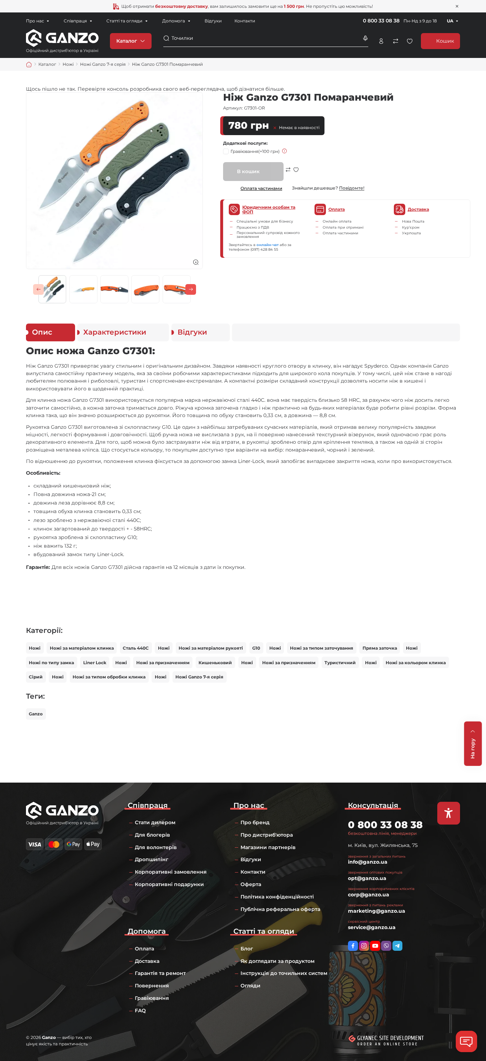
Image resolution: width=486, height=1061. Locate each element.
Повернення (152, 985)
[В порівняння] (288, 174)
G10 (256, 648)
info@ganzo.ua (367, 862)
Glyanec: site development (390, 1038)
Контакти (244, 20)
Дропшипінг (151, 859)
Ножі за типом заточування (321, 648)
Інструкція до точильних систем (284, 973)
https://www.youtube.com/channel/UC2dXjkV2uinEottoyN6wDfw (375, 946)
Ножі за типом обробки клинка (109, 676)
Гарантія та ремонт (160, 973)
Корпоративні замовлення (171, 872)
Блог (247, 948)
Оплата (144, 948)
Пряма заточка (380, 648)
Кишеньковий (215, 662)
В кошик (248, 171)
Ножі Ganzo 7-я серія (199, 676)
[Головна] (29, 65)
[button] (38, 289)
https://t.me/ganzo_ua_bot (397, 946)
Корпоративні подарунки (169, 884)
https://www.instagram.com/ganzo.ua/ (364, 946)
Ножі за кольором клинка (416, 662)
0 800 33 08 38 (381, 20)
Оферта (251, 884)
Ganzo (36, 713)
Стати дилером (155, 822)
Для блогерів (152, 835)
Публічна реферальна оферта (280, 909)
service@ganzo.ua (372, 927)
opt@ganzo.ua (367, 878)
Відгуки (213, 20)
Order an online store (387, 1044)
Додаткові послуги (244, 143)
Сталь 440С (136, 648)
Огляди (250, 985)
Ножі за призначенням (163, 662)
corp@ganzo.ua (368, 894)
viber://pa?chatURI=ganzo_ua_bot (386, 946)
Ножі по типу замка (51, 662)
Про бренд (255, 822)
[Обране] (410, 41)
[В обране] (296, 174)
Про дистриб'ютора (267, 835)
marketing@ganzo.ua (376, 911)
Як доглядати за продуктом (278, 961)
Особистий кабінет (381, 41)
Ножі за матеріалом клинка (82, 648)
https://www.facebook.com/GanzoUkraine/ (353, 946)
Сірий (36, 676)
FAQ (140, 1010)
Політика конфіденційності (277, 897)
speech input (365, 38)
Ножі (35, 648)
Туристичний (340, 662)
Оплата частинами (261, 188)
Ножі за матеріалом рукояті (211, 648)
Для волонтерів (156, 847)
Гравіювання (255, 151)
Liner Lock (94, 662)
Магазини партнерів (268, 847)
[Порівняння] (395, 41)
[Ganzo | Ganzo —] (62, 40)
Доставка (147, 961)
